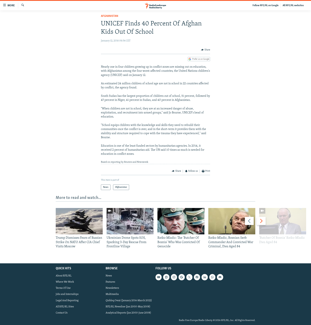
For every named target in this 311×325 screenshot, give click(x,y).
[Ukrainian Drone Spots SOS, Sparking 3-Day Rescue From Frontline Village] (130, 221)
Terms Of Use (63, 288)
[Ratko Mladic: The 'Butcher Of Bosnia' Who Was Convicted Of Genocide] (180, 221)
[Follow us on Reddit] (166, 277)
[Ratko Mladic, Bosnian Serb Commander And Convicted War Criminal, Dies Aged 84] (231, 221)
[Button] (205, 50)
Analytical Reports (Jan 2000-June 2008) (128, 313)
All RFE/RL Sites (65, 306)
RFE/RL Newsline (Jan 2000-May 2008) (128, 306)
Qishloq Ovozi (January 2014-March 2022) (129, 300)
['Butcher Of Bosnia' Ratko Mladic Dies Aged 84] (282, 221)
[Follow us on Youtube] (159, 277)
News (109, 276)
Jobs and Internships (67, 294)
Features (110, 282)
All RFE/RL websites (293, 5)
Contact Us (62, 313)
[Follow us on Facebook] (197, 277)
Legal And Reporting (67, 300)
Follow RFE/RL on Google (266, 5)
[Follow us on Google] (182, 277)
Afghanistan (109, 16)
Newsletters (112, 288)
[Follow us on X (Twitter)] (189, 277)
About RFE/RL (64, 276)
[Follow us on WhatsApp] (212, 277)
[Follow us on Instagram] (174, 277)
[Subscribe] (220, 277)
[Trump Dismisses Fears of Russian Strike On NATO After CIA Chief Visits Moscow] (79, 221)
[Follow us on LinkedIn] (205, 277)
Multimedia (112, 294)
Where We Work (65, 282)
